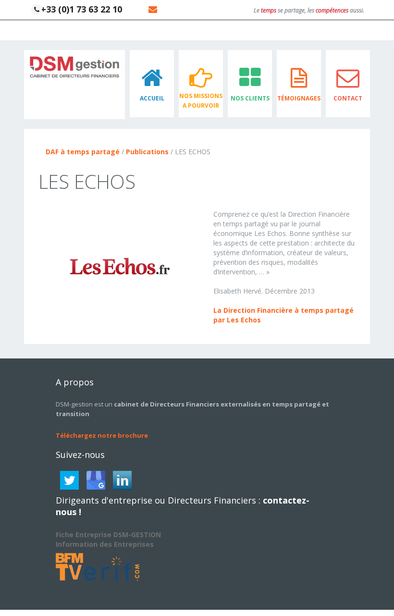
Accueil (152, 98)
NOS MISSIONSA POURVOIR (200, 101)
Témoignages (298, 98)
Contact (347, 98)
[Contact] (151, 9)
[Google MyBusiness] (95, 480)
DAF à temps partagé (83, 151)
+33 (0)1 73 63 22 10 (80, 9)
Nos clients (250, 98)
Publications (147, 151)
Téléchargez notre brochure (102, 435)
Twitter (69, 480)
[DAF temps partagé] (74, 66)
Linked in (122, 480)
